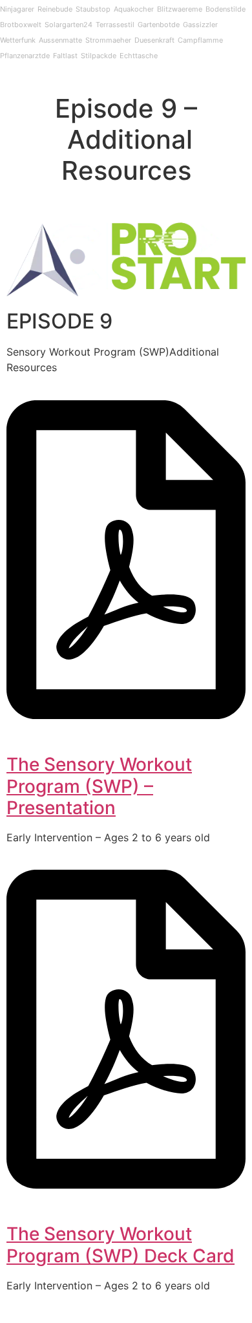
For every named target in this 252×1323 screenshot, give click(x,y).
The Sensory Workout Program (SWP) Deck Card (120, 1245)
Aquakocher (134, 9)
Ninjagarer (17, 9)
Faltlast (65, 55)
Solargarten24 (68, 24)
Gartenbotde (159, 24)
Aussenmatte (60, 40)
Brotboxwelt (20, 24)
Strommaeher (108, 40)
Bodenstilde (225, 9)
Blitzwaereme (179, 9)
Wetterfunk (18, 40)
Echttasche (139, 55)
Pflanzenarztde (25, 55)
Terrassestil (115, 24)
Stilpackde (98, 55)
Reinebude (54, 9)
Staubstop (93, 9)
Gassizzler (200, 24)
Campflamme (200, 40)
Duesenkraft (154, 40)
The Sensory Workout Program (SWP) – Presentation (99, 786)
